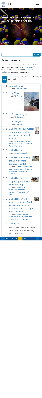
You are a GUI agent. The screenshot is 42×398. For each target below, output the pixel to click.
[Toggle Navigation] (37, 4)
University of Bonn (26, 67)
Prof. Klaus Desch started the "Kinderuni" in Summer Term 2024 (20, 143)
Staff (25, 89)
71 (16, 238)
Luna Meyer (14, 93)
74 (29, 238)
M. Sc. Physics (15, 121)
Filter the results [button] (26, 77)
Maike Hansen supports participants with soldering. (19, 181)
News (19, 141)
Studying (20, 117)
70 (12, 238)
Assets (19, 89)
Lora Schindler (15, 86)
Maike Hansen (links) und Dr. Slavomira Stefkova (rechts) (19, 160)
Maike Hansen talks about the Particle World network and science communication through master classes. (20, 205)
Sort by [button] (36, 77)
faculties (27, 70)
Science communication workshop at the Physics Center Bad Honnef (20, 216)
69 (7, 238)
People (19, 96)
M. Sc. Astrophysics (18, 114)
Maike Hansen (15, 150)
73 (25, 238)
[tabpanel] (21, 26)
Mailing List (14, 223)
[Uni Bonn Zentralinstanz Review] (3, 4)
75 (33, 238)
